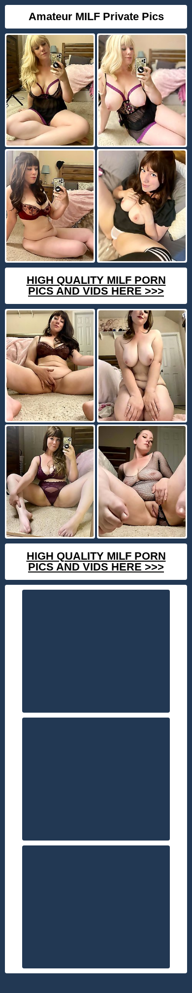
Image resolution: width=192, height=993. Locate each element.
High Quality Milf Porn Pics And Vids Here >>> (96, 285)
